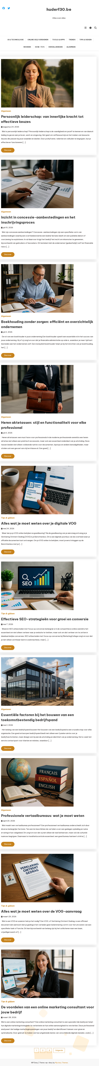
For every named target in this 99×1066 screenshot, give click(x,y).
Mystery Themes (61, 1063)
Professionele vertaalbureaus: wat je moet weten (42, 815)
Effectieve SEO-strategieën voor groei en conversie (44, 619)
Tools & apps (58, 40)
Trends (72, 40)
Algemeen (71, 47)
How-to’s (39, 47)
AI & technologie (15, 40)
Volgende (59, 1050)
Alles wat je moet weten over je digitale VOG (38, 523)
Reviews (27, 47)
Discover (7, 150)
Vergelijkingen (55, 47)
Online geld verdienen (38, 40)
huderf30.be (58, 9)
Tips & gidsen (85, 40)
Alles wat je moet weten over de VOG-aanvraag (41, 911)
